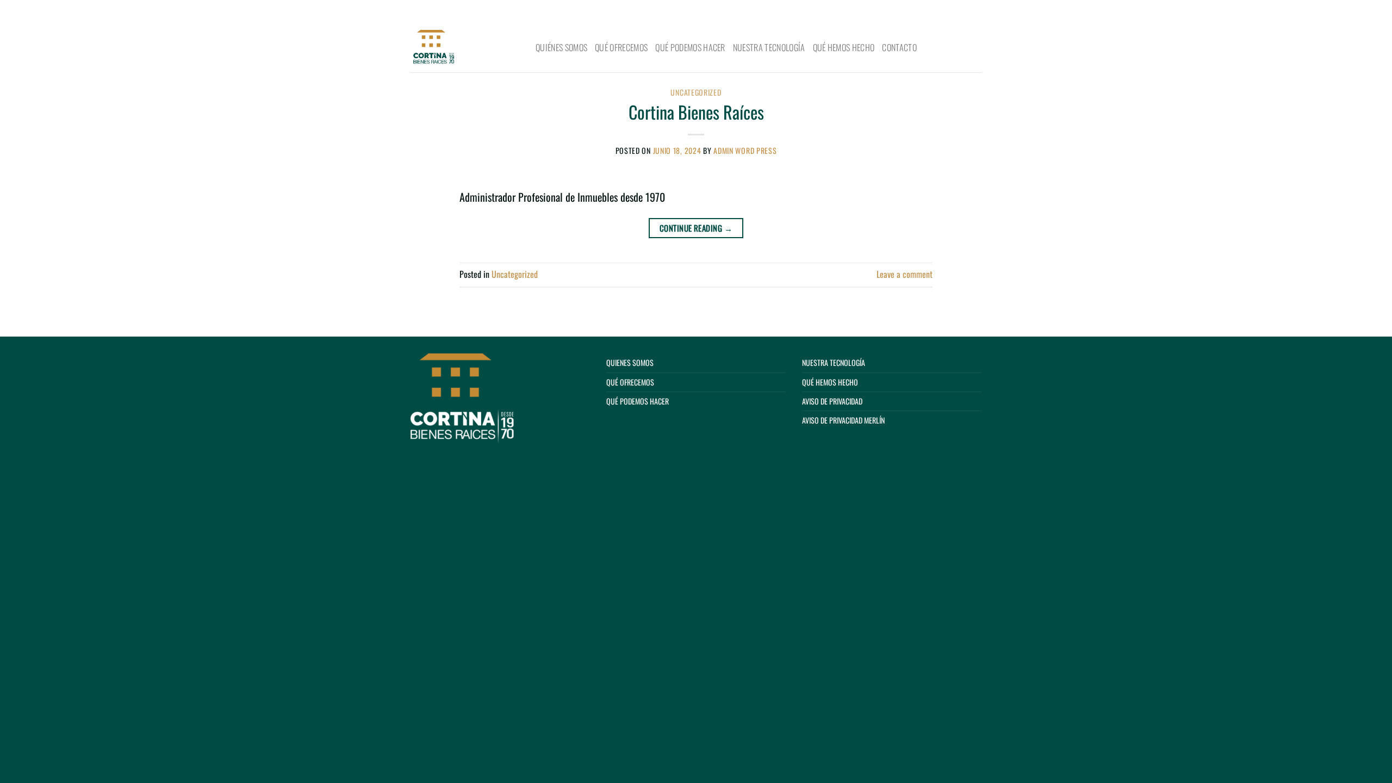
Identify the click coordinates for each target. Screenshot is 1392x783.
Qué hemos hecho (844, 47)
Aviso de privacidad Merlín (843, 420)
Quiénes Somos (561, 47)
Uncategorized (695, 92)
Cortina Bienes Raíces (696, 112)
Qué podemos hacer (690, 47)
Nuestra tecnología (769, 47)
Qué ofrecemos (621, 47)
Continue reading (696, 228)
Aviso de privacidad (832, 401)
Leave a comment (905, 274)
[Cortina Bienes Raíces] (465, 47)
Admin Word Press (744, 150)
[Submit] (969, 12)
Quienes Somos (630, 362)
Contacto (899, 47)
